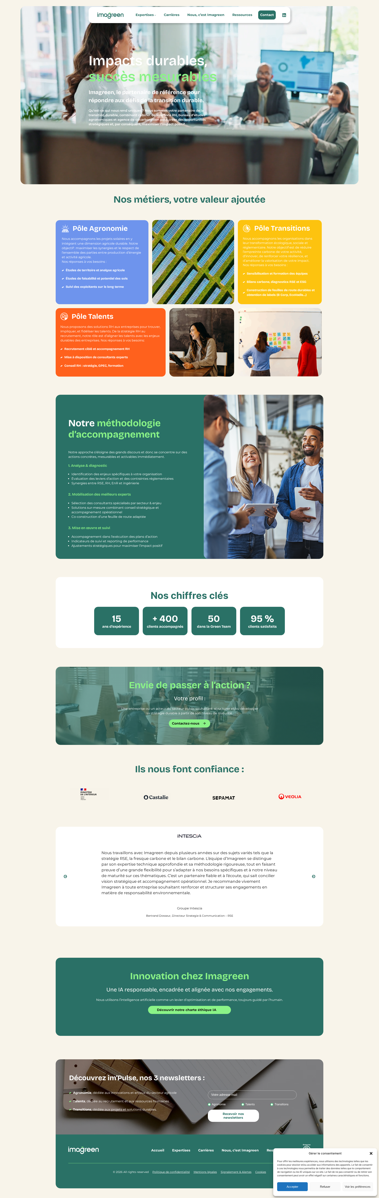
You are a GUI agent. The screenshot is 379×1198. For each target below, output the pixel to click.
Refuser (325, 1186)
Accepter (292, 1186)
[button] (371, 1153)
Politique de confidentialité (171, 1172)
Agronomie (219, 1104)
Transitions (281, 1104)
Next (314, 877)
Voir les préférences (358, 1186)
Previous (65, 877)
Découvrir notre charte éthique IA (186, 1010)
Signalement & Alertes (236, 1172)
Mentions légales (205, 1172)
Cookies (260, 1172)
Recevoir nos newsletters (233, 1115)
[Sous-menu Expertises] (155, 15)
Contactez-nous (185, 723)
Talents (250, 1104)
